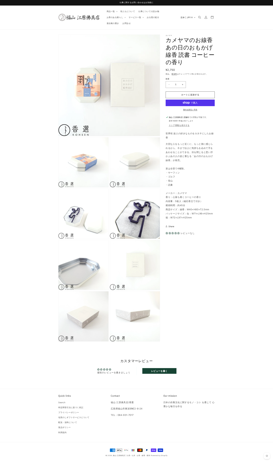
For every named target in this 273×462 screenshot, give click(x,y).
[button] (112, 11)
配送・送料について (67, 422)
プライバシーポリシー (68, 412)
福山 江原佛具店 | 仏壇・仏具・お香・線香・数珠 (131, 455)
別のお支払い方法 (190, 109)
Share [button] (171, 226)
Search (61, 402)
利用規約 (62, 432)
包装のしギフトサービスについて (73, 417)
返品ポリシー (64, 427)
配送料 (174, 74)
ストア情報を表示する (179, 125)
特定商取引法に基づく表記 (70, 407)
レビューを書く (159, 371)
